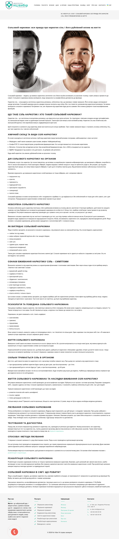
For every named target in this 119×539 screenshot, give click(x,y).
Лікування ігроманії (44, 510)
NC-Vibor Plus (65, 13)
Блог (88, 5)
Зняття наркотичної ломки (46, 516)
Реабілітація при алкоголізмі (47, 518)
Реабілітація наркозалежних (47, 521)
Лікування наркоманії (44, 507)
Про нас (94, 5)
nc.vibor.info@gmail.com (97, 509)
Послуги (44, 5)
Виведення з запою (44, 524)
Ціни (57, 5)
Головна (37, 5)
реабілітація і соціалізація (17, 453)
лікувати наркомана (56, 431)
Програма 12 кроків (67, 510)
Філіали (51, 5)
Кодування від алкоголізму (46, 513)
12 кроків (63, 5)
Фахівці (82, 5)
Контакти (102, 5)
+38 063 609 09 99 (95, 512)
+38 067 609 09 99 (95, 514)
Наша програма (73, 5)
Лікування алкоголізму (45, 504)
